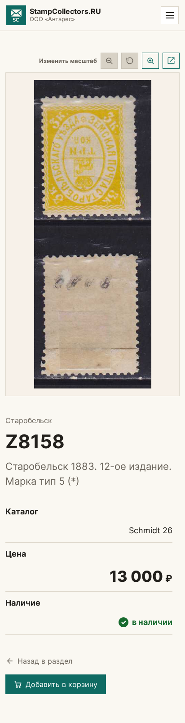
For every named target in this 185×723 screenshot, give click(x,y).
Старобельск (28, 420)
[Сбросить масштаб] (129, 61)
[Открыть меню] (170, 15)
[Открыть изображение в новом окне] (171, 61)
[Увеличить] (150, 61)
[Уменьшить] (109, 61)
